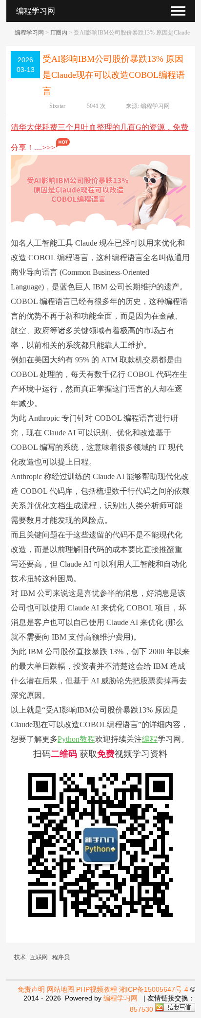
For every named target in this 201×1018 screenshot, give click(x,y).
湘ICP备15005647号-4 (153, 989)
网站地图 (60, 989)
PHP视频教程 (96, 989)
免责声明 (31, 989)
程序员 (61, 957)
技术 (20, 957)
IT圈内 (58, 32)
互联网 (39, 957)
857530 (141, 1009)
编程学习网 (29, 32)
